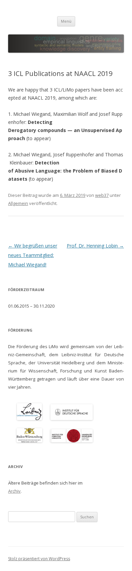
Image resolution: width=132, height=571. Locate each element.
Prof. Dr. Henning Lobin (95, 245)
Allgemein (18, 203)
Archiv (14, 491)
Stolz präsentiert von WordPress (39, 559)
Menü (66, 21)
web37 (102, 195)
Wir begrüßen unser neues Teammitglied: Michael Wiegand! (32, 255)
